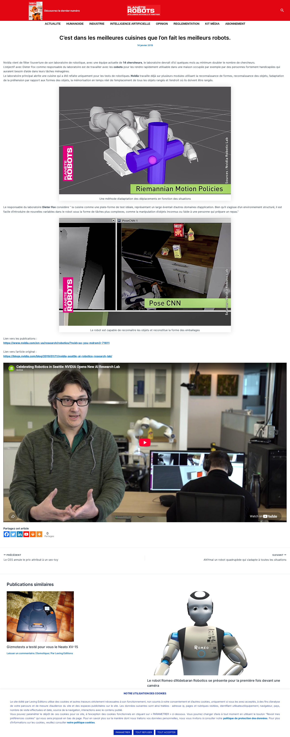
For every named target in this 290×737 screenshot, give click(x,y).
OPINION (162, 23)
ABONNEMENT (235, 23)
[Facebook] (7, 534)
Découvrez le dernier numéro (62, 10)
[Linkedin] (20, 534)
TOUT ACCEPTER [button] (166, 732)
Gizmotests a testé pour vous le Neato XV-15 (42, 647)
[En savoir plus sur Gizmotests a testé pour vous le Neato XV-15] (40, 616)
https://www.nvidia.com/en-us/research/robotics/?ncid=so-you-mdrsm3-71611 (56, 343)
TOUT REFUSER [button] (143, 732)
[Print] (33, 534)
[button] (282, 10)
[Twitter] (13, 534)
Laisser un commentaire (20, 653)
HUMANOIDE (75, 23)
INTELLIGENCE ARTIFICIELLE (130, 23)
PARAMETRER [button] (123, 732)
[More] (39, 534)
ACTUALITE (53, 23)
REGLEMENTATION (186, 23)
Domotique (42, 653)
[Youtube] (26, 534)
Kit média (212, 23)
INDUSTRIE (96, 23)
